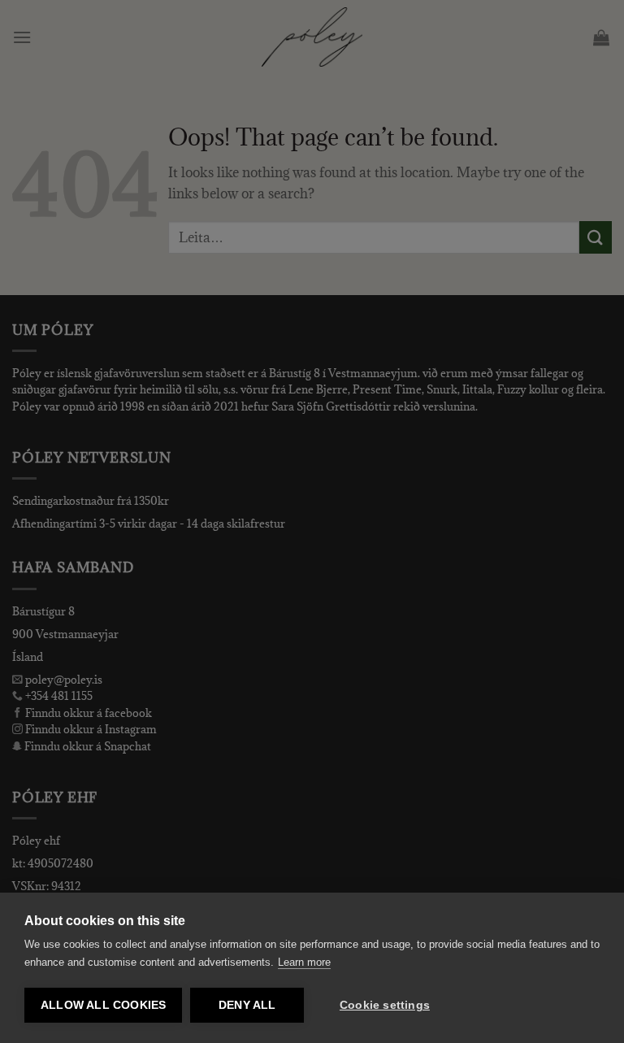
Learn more (304, 962)
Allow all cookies (103, 1005)
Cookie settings (385, 1005)
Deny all (247, 1005)
